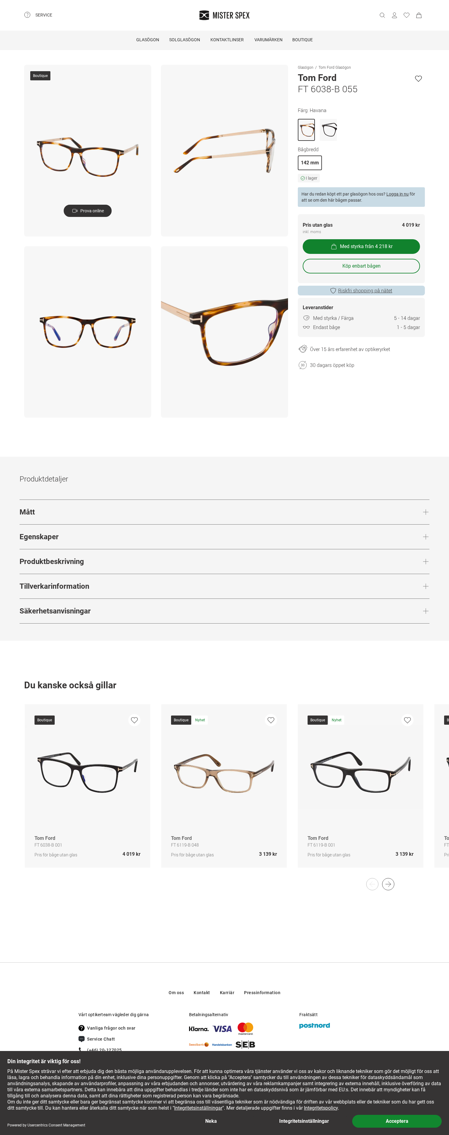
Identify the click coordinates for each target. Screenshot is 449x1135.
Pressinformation (262, 992)
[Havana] (306, 130)
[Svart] (328, 130)
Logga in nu (397, 194)
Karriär (227, 992)
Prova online (92, 210)
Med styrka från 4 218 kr (366, 246)
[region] (224, 792)
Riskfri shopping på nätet (365, 290)
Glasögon (147, 39)
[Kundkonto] (394, 15)
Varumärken (268, 39)
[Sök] (382, 15)
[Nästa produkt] (388, 884)
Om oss (176, 992)
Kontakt (202, 992)
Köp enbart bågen (361, 266)
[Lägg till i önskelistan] (418, 78)
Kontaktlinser (227, 39)
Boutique (302, 39)
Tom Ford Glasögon (335, 67)
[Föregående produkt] (372, 884)
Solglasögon (184, 39)
